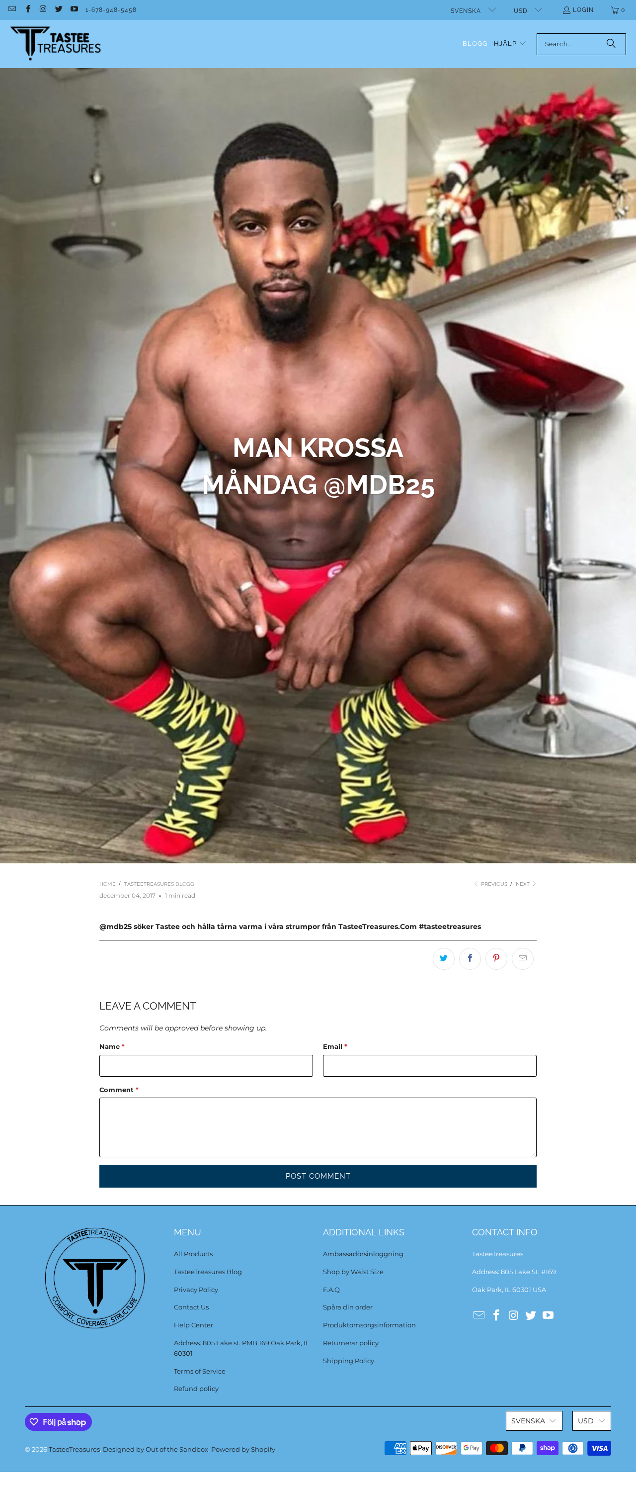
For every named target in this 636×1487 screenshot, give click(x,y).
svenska (467, 10)
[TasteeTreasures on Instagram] (43, 9)
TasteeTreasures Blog (208, 1272)
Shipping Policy (348, 1361)
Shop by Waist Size (353, 1272)
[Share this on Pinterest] (496, 959)
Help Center (193, 1325)
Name (112, 1046)
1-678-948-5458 (111, 9)
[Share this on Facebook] (470, 959)
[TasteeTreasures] (56, 44)
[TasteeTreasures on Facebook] (27, 9)
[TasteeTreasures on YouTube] (74, 9)
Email (335, 1046)
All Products (193, 1254)
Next (523, 884)
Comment (119, 1090)
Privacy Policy (196, 1290)
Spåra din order (348, 1307)
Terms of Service (200, 1371)
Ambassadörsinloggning (363, 1254)
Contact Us (191, 1307)
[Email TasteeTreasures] (11, 9)
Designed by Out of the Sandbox (155, 1449)
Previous (493, 884)
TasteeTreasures (74, 1449)
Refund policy (196, 1389)
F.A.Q (331, 1290)
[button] (510, 44)
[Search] (611, 44)
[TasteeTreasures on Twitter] (58, 9)
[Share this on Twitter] (444, 959)
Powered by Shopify (243, 1449)
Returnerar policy (351, 1343)
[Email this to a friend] (523, 959)
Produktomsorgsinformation (369, 1325)
